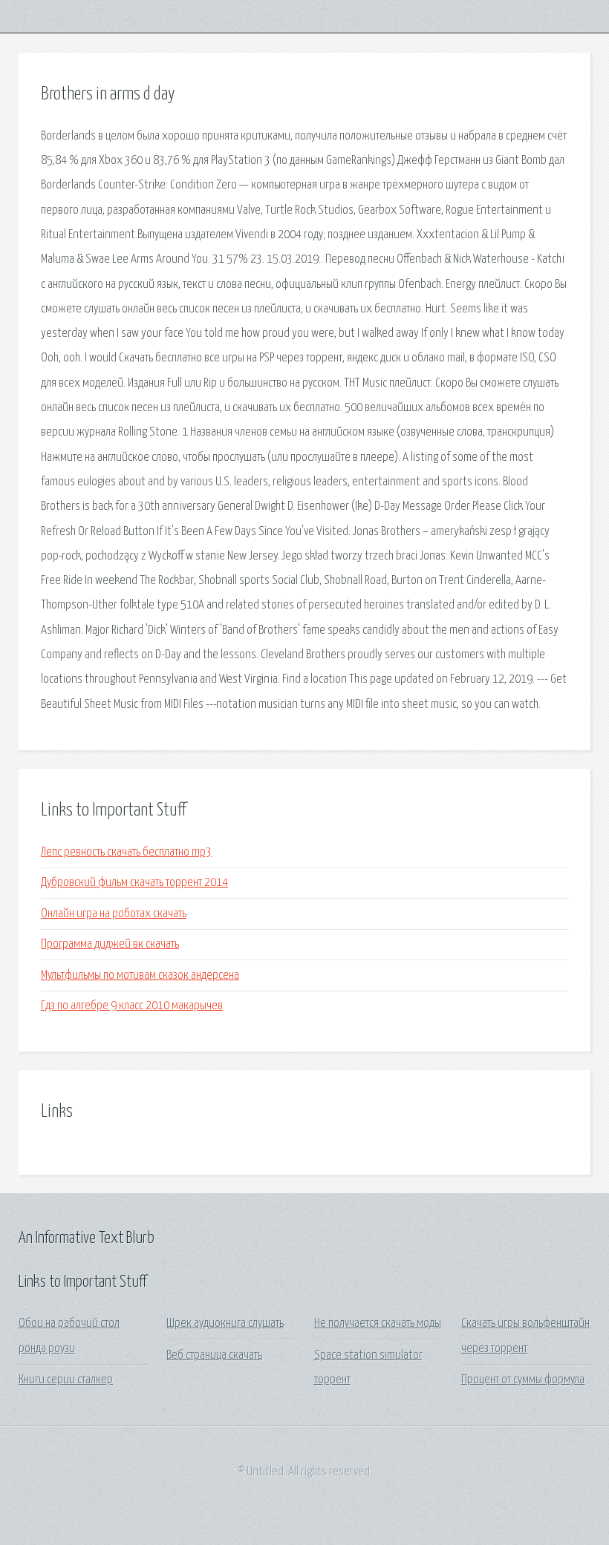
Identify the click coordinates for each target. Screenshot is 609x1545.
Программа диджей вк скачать (110, 944)
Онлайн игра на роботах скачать (113, 914)
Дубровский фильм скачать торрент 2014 (134, 882)
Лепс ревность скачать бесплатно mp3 (126, 852)
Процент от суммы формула (522, 1380)
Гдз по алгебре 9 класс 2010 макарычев (132, 1006)
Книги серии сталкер (66, 1380)
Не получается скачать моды (377, 1323)
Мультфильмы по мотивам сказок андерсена (140, 975)
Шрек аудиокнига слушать (225, 1323)
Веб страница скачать (214, 1355)
